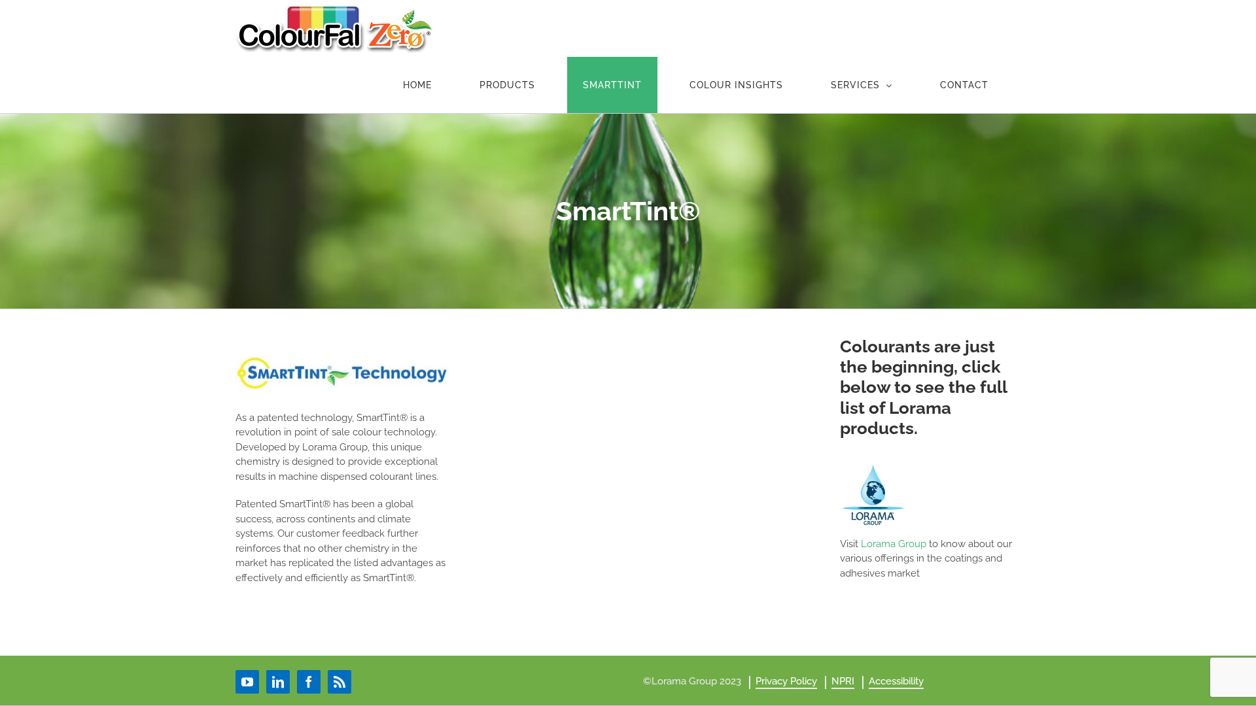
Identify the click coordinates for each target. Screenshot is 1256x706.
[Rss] (339, 682)
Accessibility (896, 681)
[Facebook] (309, 682)
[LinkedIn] (278, 682)
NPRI (842, 681)
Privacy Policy (786, 681)
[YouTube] (247, 682)
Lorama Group (893, 544)
